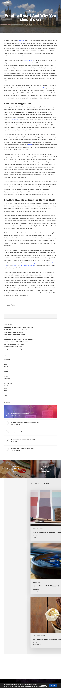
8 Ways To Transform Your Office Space (14, 337)
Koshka (6, 2)
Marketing (6, 385)
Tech (5, 393)
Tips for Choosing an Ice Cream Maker (14, 344)
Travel (5, 395)
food (44, 88)
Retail (5, 388)
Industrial (6, 381)
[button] (56, 7)
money (48, 137)
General (30, 10)
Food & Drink (7, 374)
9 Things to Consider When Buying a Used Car (16, 349)
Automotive (7, 359)
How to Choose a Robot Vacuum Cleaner (14, 334)
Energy (6, 364)
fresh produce (35, 263)
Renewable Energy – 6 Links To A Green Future (16, 341)
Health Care (7, 378)
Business (6, 362)
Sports (5, 390)
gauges (14, 265)
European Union (28, 60)
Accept (53, 685)
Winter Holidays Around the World (13, 346)
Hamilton (21, 40)
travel (30, 144)
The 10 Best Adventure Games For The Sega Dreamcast (18, 339)
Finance (6, 371)
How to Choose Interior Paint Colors (13, 332)
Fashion (6, 366)
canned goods (44, 263)
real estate (15, 120)
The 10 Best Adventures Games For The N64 (15, 330)
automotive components (26, 265)
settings (44, 686)
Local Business (8, 383)
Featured (6, 369)
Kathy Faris (30, 25)
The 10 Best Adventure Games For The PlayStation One (18, 327)
